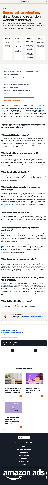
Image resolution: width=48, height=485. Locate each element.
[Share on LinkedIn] (46, 477)
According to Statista (20, 285)
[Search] (46, 1)
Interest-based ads (24, 455)
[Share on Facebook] (46, 472)
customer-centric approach (8, 204)
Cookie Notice (24, 458)
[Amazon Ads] (24, 2)
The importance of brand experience (9, 337)
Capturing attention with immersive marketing (12, 332)
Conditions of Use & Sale (24, 449)
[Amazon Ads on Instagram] (23, 443)
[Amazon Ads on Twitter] (20, 443)
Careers (24, 464)
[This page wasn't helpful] (12, 351)
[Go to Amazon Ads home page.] (24, 474)
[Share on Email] (46, 479)
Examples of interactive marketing (9, 334)
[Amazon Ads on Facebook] (31, 443)
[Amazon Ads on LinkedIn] (16, 443)
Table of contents (7, 69)
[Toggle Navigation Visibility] (1, 1)
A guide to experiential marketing (9, 330)
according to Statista (6, 269)
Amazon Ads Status (24, 461)
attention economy (11, 305)
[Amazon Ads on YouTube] (27, 443)
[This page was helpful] (35, 351)
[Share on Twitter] (46, 474)
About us (24, 446)
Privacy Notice (24, 452)
